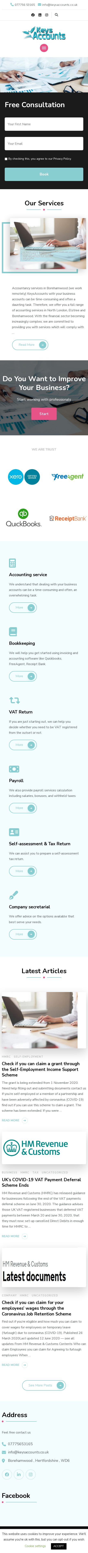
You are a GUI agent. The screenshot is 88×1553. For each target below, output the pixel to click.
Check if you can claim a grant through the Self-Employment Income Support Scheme (41, 1069)
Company (9, 1295)
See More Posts (40, 1385)
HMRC (6, 1057)
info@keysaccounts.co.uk (28, 1452)
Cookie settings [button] (35, 1546)
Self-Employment (28, 1057)
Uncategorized (55, 1172)
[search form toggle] (56, 15)
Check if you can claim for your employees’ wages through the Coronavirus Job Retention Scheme (36, 1308)
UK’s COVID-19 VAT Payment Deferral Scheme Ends (41, 1182)
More (19, 607)
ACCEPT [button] (58, 1546)
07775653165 (20, 1444)
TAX (35, 1172)
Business (9, 1172)
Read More (27, 344)
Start (44, 413)
